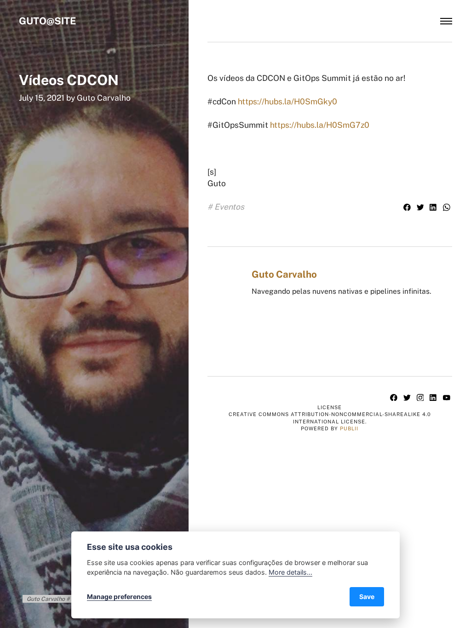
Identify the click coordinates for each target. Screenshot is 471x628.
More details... (290, 572)
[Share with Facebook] (408, 208)
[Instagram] (421, 398)
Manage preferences (119, 596)
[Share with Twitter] (421, 208)
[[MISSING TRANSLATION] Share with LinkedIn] (434, 208)
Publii (349, 428)
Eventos (229, 206)
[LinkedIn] (434, 398)
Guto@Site (47, 21)
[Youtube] (446, 398)
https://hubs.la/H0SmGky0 (287, 101)
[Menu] (446, 21)
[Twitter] (408, 398)
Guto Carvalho (104, 98)
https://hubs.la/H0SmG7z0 (319, 125)
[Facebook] (395, 398)
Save (366, 596)
